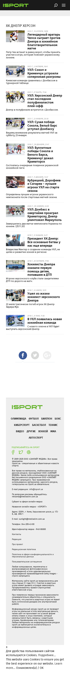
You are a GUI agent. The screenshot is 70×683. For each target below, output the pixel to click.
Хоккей (43, 431)
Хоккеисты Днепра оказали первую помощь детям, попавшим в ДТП (41, 269)
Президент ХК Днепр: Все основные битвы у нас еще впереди (43, 242)
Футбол (34, 418)
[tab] (23, 355)
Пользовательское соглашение (27, 561)
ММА (53, 431)
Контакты (16, 534)
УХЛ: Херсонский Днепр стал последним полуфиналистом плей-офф (44, 100)
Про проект (17, 544)
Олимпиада (18, 418)
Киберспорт (21, 425)
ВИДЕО (20, 431)
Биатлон (46, 418)
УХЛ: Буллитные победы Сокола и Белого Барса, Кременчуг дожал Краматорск (40, 154)
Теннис (53, 425)
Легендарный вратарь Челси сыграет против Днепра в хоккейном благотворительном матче (43, 41)
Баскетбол (39, 425)
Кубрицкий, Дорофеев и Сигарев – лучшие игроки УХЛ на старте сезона (43, 185)
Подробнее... (47, 655)
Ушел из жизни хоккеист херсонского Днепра (43, 297)
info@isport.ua (36, 489)
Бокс (58, 418)
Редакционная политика (24, 549)
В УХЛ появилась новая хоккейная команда (44, 320)
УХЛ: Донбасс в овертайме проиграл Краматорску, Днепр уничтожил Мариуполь (44, 214)
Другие (31, 431)
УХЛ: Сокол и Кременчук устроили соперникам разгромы (44, 73)
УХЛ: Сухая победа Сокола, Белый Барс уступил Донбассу (42, 125)
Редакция (16, 539)
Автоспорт (36, 437)
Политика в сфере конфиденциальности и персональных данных (33, 555)
